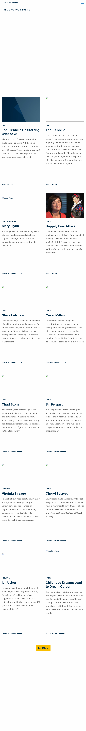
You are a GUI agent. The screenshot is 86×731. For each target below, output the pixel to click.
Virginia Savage (14, 493)
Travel (6, 578)
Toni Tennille (55, 130)
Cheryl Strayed (57, 493)
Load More (43, 648)
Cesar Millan (55, 315)
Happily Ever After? (60, 226)
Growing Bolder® (11, 2)
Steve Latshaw (13, 315)
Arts (5, 125)
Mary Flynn (10, 226)
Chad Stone (10, 404)
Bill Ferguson (55, 404)
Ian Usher (9, 583)
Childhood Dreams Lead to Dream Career (64, 584)
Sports (6, 489)
